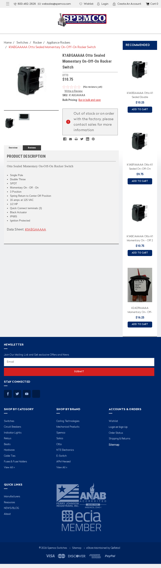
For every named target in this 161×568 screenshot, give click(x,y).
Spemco (60, 433)
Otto (59, 444)
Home (8, 42)
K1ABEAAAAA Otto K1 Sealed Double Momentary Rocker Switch (140, 96)
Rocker (37, 42)
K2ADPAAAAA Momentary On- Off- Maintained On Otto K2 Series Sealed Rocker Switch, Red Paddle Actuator (140, 311)
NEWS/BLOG (11, 508)
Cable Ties (9, 456)
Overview (13, 147)
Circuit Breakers (12, 427)
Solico (59, 438)
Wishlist (88, 4)
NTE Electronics (65, 450)
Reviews (32, 147)
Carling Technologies (67, 421)
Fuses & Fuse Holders (15, 461)
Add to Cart (140, 110)
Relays (7, 438)
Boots (7, 444)
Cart (154, 4)
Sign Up (123, 426)
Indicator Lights (12, 433)
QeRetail (115, 548)
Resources (9, 502)
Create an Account (129, 4)
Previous (122, 189)
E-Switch (61, 456)
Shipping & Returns (119, 438)
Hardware (9, 450)
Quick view (140, 85)
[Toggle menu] (8, 4)
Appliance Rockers (58, 42)
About (7, 514)
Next (157, 189)
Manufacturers (12, 496)
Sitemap (114, 444)
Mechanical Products (67, 427)
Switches (22, 42)
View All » (9, 467)
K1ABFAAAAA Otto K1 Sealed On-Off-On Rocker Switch (140, 167)
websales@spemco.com (56, 4)
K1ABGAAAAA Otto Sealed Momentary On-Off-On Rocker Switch (52, 47)
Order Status (116, 433)
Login (105, 4)
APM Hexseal (63, 461)
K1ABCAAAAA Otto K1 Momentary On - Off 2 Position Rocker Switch (139, 239)
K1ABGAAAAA (35, 229)
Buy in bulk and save (90, 100)
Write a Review (73, 91)
